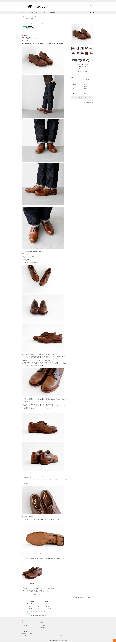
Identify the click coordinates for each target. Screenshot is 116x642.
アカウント (98, 1)
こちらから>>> (28, 40)
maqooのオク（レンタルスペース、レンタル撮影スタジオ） (48, 12)
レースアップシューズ (41, 19)
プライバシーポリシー (26, 635)
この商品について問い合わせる (80, 597)
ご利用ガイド (24, 12)
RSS (22, 631)
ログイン (105, 1)
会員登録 (112, 1)
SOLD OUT (83, 97)
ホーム (23, 16)
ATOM (25, 631)
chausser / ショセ (29, 16)
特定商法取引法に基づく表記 (27, 633)
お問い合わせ (31, 12)
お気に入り (83, 68)
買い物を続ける (90, 597)
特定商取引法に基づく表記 (88, 102)
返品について (91, 100)
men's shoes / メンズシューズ (31, 18)
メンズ (34, 16)
